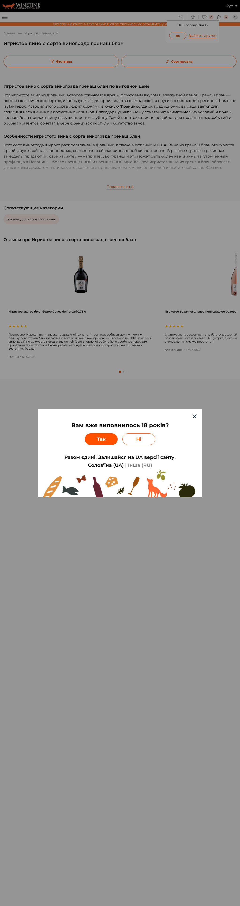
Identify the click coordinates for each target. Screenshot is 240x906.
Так (101, 439)
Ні (138, 439)
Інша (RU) (140, 465)
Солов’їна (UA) (106, 465)
